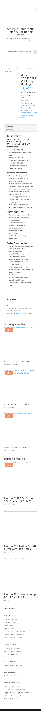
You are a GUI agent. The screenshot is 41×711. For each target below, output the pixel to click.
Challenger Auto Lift (10, 619)
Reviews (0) (10, 130)
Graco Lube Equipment (15, 69)
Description (10, 126)
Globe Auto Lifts (9, 622)
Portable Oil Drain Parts (12, 699)
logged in (19, 313)
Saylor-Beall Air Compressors (13, 665)
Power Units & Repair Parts (13, 638)
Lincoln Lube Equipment (12, 648)
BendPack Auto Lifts (10, 628)
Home (6, 69)
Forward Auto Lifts (10, 625)
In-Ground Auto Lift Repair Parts (14, 631)
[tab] (20, 126)
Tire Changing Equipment (12, 676)
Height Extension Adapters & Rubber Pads (18, 693)
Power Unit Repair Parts (12, 687)
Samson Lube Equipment (12, 651)
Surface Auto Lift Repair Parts (14, 635)
